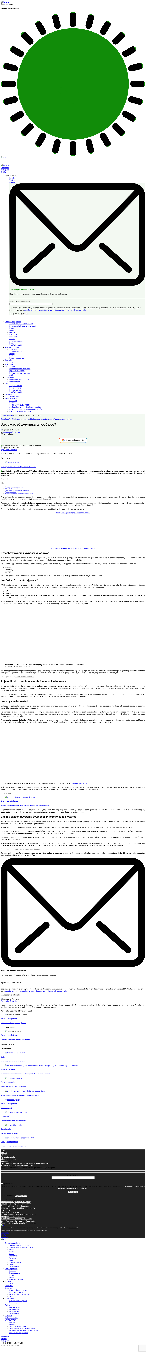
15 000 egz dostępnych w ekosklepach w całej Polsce (73, 548)
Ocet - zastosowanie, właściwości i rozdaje (18, 1223)
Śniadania (12, 1271)
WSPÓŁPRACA (10, 1320)
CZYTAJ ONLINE (11, 1318)
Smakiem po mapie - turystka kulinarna (17, 1165)
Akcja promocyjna (8, 1082)
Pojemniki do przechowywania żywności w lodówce (17, 490)
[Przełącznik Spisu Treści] (2, 483)
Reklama (4, 1155)
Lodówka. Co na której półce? (12, 488)
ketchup (132, 694)
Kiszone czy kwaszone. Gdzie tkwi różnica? (18, 1214)
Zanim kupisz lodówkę (24, 677)
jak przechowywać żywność (27, 509)
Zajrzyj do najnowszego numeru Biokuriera (73, 513)
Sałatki (11, 1277)
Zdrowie (8, 1281)
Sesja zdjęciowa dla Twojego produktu (22, 1328)
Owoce (11, 1254)
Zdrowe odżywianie (12, 1243)
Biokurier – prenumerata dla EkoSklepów (23, 1331)
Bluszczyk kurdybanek (10, 1212)
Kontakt (4, 1153)
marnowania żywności (42, 499)
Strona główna (7, 415)
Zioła (11, 1264)
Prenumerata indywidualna (18, 1333)
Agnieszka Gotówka (11, 432)
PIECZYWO (13, 1256)
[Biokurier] (5, 2)
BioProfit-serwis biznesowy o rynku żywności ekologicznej (25, 1163)
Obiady (12, 1275)
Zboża (11, 1260)
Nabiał (11, 1252)
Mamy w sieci (6, 1161)
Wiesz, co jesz (66, 419)
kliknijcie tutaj (61, 505)
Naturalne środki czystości (11, 837)
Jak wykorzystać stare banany (27, 849)
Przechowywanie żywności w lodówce (14, 487)
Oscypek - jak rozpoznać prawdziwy (16, 1204)
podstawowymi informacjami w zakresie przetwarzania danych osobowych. (55, 310)
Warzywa (12, 1258)
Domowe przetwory (16, 1279)
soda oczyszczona (79, 783)
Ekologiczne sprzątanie (39, 419)
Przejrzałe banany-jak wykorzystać (15, 1206)
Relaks (7, 1305)
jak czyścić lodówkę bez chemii (86, 503)
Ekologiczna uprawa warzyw (19, 1294)
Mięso (11, 1249)
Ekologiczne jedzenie (20, 419)
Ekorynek (8, 1316)
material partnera (8, 1069)
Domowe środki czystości (18, 1290)
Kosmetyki (9, 1286)
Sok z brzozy (6, 1210)
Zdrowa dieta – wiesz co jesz (19, 1245)
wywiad (16, 839)
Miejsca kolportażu (8, 1159)
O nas (3, 1150)
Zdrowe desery (14, 1273)
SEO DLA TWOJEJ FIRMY (18, 1326)
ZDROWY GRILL (15, 1266)
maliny (142, 686)
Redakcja (12, 1322)
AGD (2, 1057)
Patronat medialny (8, 1157)
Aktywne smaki (14, 1307)
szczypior (120, 686)
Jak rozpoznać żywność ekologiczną (16, 1202)
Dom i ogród (6, 419)
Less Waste (54, 419)
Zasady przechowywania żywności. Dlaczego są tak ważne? (19, 493)
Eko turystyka (14, 1311)
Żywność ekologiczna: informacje (21, 1247)
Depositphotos (21, 1196)
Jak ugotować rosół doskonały (13, 1217)
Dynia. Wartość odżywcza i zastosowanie (18, 1221)
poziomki (11, 688)
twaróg (23, 597)
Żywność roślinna (15, 1262)
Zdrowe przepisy (11, 1269)
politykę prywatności (73, 1227)
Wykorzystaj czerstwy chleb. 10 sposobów (18, 1208)
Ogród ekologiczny (16, 1292)
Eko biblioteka (14, 1309)
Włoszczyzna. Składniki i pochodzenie (16, 1219)
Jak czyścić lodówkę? (11, 492)
